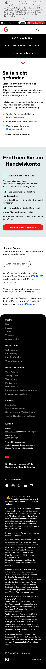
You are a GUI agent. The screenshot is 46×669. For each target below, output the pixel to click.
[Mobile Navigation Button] (42, 29)
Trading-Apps (11, 375)
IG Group (9, 653)
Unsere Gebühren (13, 361)
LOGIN (22, 23)
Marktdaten (10, 405)
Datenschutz (11, 467)
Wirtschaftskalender (15, 408)
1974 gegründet (23, 38)
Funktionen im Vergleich (16, 394)
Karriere (27, 653)
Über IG (22, 467)
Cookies (31, 467)
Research (9, 400)
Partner (18, 653)
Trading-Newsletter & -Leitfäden (20, 416)
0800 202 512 (34, 121)
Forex (7, 324)
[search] (37, 29)
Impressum (23, 464)
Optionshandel (12, 350)
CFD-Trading (11, 353)
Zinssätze (9, 335)
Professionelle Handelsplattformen (21, 390)
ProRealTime (11, 383)
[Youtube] (25, 485)
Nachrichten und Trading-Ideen (20, 412)
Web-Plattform (12, 372)
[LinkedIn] (31, 485)
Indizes (8, 328)
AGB (31, 464)
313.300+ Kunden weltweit (23, 46)
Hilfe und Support (30, 431)
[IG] (5, 29)
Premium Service (13, 357)
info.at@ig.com (10, 282)
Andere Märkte (12, 339)
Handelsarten (11, 345)
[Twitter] (19, 485)
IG (6, 464)
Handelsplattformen (14, 367)
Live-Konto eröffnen (36, 23)
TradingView (11, 379)
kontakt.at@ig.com (15, 117)
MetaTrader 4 (11, 386)
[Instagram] (13, 485)
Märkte (8, 319)
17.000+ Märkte (23, 53)
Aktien (8, 331)
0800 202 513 (37, 276)
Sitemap (12, 464)
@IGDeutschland (14, 129)
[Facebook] (6, 485)
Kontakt (9, 423)
